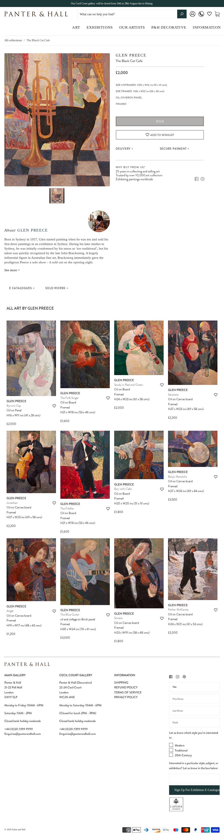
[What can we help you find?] (132, 14)
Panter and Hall (18, 829)
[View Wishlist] (209, 15)
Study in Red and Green (128, 384)
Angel (10, 611)
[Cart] (217, 14)
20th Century (183, 755)
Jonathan (12, 503)
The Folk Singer (69, 398)
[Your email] (194, 722)
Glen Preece (32, 230)
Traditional (181, 750)
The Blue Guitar (69, 614)
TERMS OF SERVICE (128, 692)
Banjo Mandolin (177, 476)
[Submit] (182, 14)
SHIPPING (121, 682)
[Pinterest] (203, 179)
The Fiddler (67, 508)
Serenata (173, 394)
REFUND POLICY (126, 687)
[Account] (192, 17)
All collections (13, 40)
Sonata (118, 618)
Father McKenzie (178, 609)
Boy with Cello (123, 489)
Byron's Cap (14, 405)
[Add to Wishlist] (54, 406)
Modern (179, 745)
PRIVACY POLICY (126, 697)
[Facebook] (197, 179)
